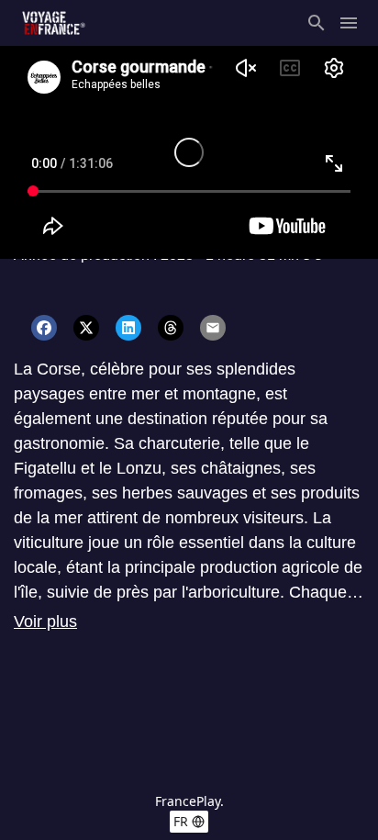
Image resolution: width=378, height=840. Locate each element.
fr (180, 821)
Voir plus (45, 621)
